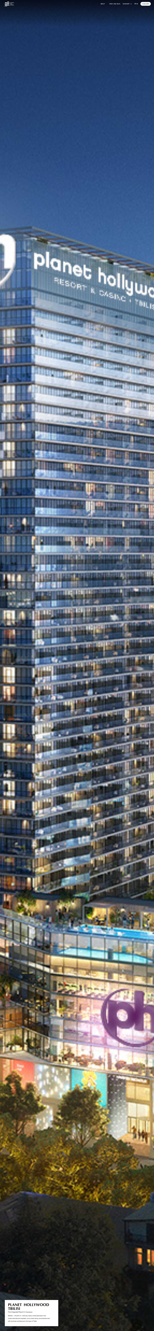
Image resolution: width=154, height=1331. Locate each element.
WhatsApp (126, 4)
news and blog (114, 4)
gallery (145, 4)
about (103, 4)
